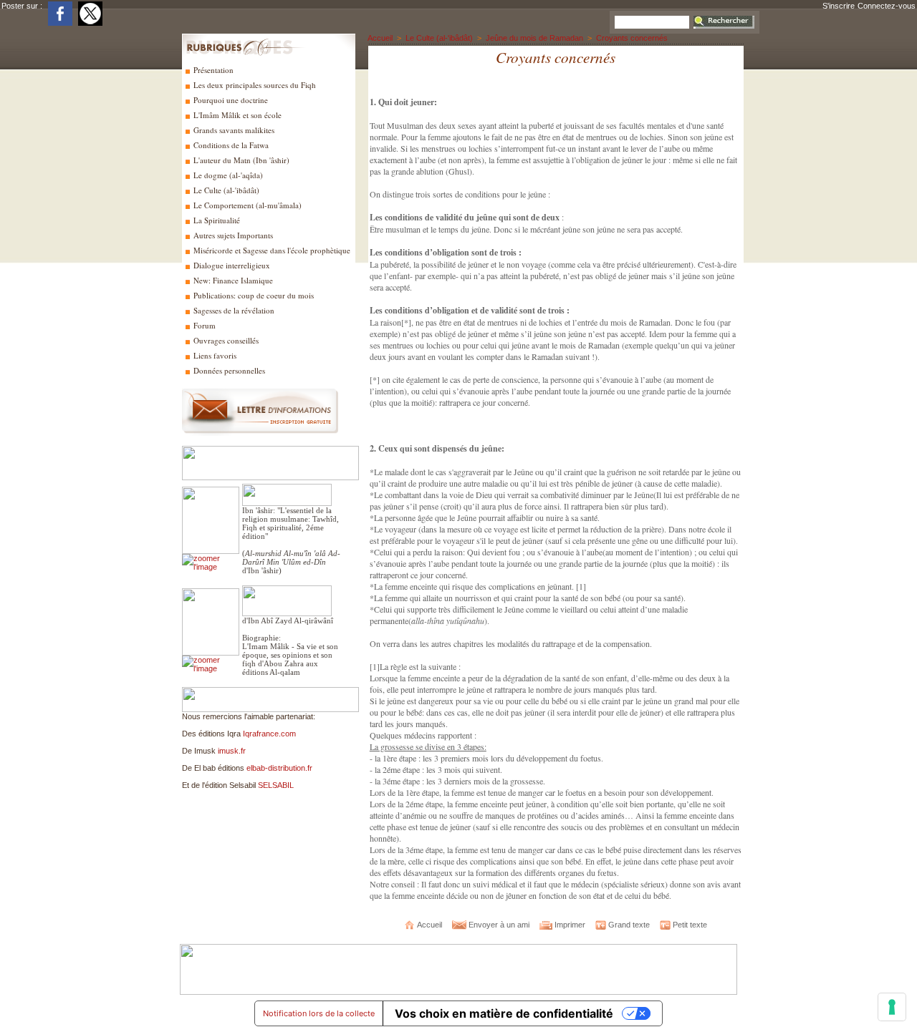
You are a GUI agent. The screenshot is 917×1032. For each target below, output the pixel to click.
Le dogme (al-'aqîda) (227, 175)
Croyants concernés (632, 38)
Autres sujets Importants (232, 235)
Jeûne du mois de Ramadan (534, 38)
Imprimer (568, 924)
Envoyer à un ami (497, 924)
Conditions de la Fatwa (230, 145)
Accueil (380, 38)
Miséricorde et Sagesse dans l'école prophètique (270, 250)
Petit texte (689, 924)
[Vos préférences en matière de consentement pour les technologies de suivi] (892, 1007)
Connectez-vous (887, 5)
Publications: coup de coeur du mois (252, 295)
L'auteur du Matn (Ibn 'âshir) (240, 160)
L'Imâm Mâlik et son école (236, 114)
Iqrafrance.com (269, 733)
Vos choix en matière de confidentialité (504, 1013)
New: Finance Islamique (232, 280)
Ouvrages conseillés (225, 340)
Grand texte (628, 924)
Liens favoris (213, 355)
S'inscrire (838, 5)
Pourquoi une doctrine (229, 99)
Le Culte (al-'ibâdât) (225, 190)
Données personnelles (228, 370)
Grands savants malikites (232, 130)
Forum (203, 325)
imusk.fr (232, 750)
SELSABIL (276, 785)
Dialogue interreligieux (230, 265)
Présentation (212, 69)
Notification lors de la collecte (319, 1013)
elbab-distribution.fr (279, 768)
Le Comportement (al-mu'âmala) (246, 205)
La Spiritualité (215, 220)
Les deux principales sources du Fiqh (253, 84)
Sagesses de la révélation (232, 310)
